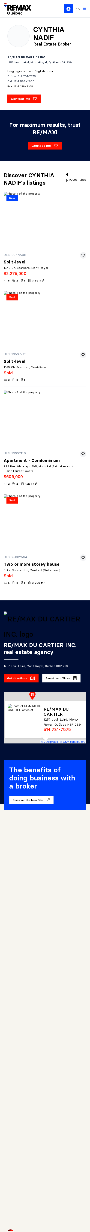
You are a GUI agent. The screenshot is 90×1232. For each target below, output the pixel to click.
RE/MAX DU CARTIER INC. (26, 57)
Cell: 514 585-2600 (20, 81)
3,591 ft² (38, 280)
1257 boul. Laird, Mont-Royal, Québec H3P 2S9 (39, 62)
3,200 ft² (38, 582)
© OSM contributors (72, 741)
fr (78, 8)
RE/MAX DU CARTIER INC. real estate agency (40, 648)
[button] (32, 695)
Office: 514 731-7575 (21, 76)
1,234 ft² (31, 483)
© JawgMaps (49, 741)
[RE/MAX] (15, 9)
